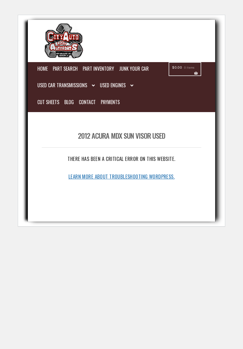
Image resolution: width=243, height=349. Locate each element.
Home (42, 68)
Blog (69, 102)
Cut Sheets (48, 102)
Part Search (65, 68)
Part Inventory (98, 68)
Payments (110, 102)
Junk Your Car (134, 68)
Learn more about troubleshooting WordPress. (121, 176)
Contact (87, 102)
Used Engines (113, 85)
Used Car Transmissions (62, 85)
